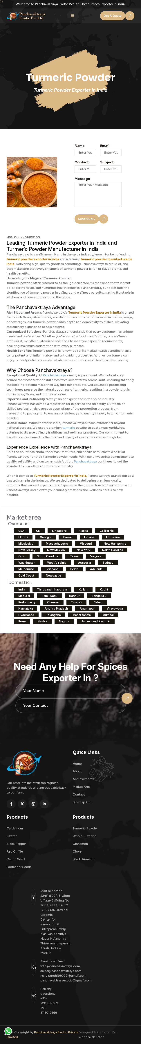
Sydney (108, 562)
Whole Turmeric (84, 836)
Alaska (83, 531)
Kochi (104, 589)
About (77, 771)
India (21, 589)
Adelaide (96, 569)
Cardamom (15, 828)
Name (80, 146)
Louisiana (113, 537)
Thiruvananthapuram (52, 589)
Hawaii (67, 537)
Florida (23, 537)
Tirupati (76, 602)
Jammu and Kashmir (95, 621)
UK (38, 531)
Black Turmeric (84, 859)
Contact (82, 162)
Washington (26, 562)
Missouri (86, 543)
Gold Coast (26, 575)
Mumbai (108, 615)
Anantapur (87, 608)
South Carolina (47, 556)
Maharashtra (82, 615)
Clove (77, 851)
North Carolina (112, 550)
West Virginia (56, 562)
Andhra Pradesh (56, 608)
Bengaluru (98, 596)
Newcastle (53, 575)
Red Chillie (15, 851)
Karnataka (25, 608)
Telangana (53, 615)
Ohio (21, 556)
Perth (74, 569)
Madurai (24, 596)
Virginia (95, 556)
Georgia (45, 537)
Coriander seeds (19, 867)
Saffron (12, 836)
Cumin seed (16, 859)
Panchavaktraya (54, 375)
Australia (84, 562)
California (107, 531)
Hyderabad (26, 615)
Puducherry (26, 602)
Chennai (53, 602)
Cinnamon (80, 844)
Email (104, 146)
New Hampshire (115, 543)
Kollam (83, 589)
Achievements (83, 779)
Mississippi (26, 543)
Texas (74, 556)
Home (77, 764)
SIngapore (59, 531)
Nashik (42, 621)
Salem (98, 602)
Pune (22, 621)
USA (21, 531)
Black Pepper (16, 844)
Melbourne (26, 569)
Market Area (82, 787)
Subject (107, 162)
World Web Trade (91, 1037)
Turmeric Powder (85, 828)
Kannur (74, 596)
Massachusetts (57, 543)
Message (82, 179)
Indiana (89, 537)
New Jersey (26, 550)
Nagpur (64, 621)
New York (83, 550)
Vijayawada (115, 608)
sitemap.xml (82, 802)
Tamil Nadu (49, 596)
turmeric (69, 428)
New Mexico (56, 550)
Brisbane (52, 569)
